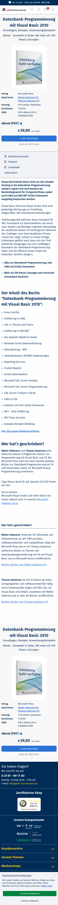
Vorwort (12, 161)
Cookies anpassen (29, 901)
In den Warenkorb (29, 138)
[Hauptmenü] (54, 9)
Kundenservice (12, 848)
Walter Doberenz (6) (28, 97)
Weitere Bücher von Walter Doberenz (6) (23, 564)
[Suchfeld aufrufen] (32, 9)
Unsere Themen (12, 857)
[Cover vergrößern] (29, 67)
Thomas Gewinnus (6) (28, 100)
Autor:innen (11, 172)
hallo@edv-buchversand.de (23, 783)
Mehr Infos (47, 886)
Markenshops (11, 866)
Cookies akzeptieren (29, 893)
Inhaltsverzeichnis (18, 156)
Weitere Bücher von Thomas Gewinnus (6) (24, 601)
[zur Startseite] (13, 9)
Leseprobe (14, 167)
